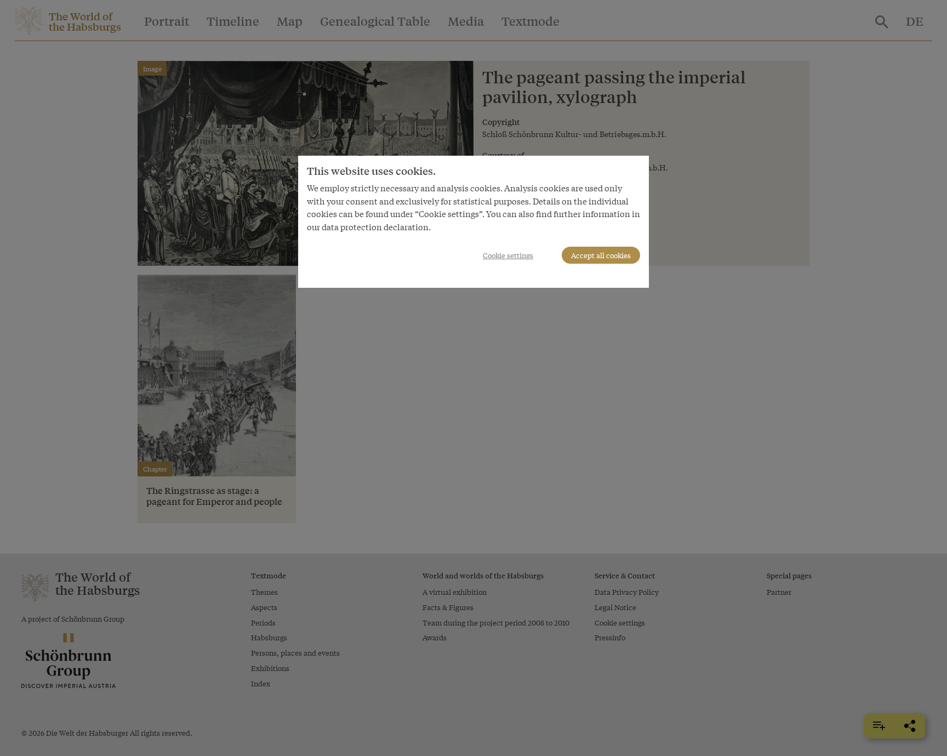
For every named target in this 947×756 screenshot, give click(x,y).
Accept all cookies (601, 255)
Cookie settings (508, 255)
